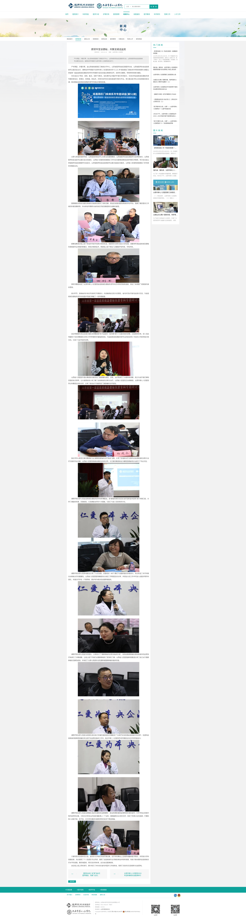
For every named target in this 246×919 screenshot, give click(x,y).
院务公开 (130, 39)
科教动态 (121, 39)
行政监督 (68, 890)
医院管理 (116, 14)
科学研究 (157, 14)
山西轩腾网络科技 (105, 909)
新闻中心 (126, 14)
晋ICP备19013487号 (117, 911)
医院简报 (139, 39)
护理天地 (106, 14)
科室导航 (86, 14)
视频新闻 (95, 39)
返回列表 (72, 881)
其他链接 (103, 890)
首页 (66, 14)
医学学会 (91, 890)
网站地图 (94, 894)
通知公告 (87, 39)
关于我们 (69, 894)
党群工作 (167, 14)
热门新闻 (158, 45)
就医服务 (137, 14)
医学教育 (147, 14)
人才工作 (177, 14)
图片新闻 (158, 130)
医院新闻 (78, 39)
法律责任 (77, 894)
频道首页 (70, 39)
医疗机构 (80, 890)
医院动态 (104, 39)
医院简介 (75, 14)
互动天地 (86, 894)
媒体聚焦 (113, 39)
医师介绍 (96, 14)
